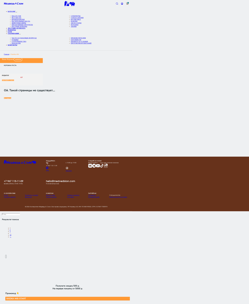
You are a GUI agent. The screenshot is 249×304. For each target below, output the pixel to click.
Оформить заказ (8, 80)
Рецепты (12, 30)
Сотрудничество (19, 41)
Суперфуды (75, 16)
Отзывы (15, 40)
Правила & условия (79, 41)
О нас (6, 195)
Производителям (78, 38)
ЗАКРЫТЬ (18, 59)
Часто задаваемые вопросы (24, 38)
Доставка (70, 197)
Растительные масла (21, 21)
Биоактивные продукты (22, 25)
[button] (127, 3)
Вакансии (16, 43)
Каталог (11, 11)
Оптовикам (76, 40)
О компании (13, 33)
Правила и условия (31, 195)
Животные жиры (19, 23)
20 (10, 235)
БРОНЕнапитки (18, 19)
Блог (10, 32)
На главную (7, 98)
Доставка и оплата (16, 28)
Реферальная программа (118, 197)
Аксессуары (76, 23)
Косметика (76, 19)
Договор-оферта (10, 197)
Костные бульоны (19, 26)
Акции (74, 26)
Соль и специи (77, 18)
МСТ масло (16, 18)
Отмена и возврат (73, 195)
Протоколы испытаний (81, 43)
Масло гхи (16, 16)
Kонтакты (12, 45)
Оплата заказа (51, 197)
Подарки (74, 25)
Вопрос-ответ (50, 195)
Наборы (74, 21)
